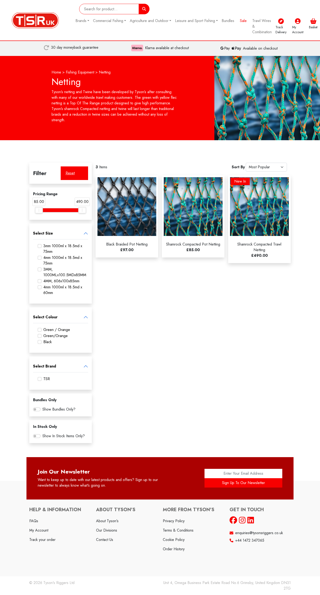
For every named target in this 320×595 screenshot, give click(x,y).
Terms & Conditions (178, 530)
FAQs (33, 521)
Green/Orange (55, 335)
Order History (174, 549)
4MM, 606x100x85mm (61, 281)
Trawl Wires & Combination (262, 26)
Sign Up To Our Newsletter (243, 482)
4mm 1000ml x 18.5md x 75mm (62, 260)
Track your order (42, 539)
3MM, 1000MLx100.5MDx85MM (64, 272)
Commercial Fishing (108, 20)
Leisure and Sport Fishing (195, 20)
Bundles (228, 20)
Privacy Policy (174, 521)
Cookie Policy (174, 539)
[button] (313, 26)
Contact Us (104, 539)
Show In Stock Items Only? (63, 436)
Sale (243, 20)
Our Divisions (106, 530)
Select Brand (44, 366)
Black (47, 342)
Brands (80, 20)
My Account (38, 530)
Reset (70, 173)
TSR (46, 379)
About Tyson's (107, 521)
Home (56, 72)
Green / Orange (56, 329)
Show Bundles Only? (58, 409)
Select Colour (45, 317)
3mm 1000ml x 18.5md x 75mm (62, 248)
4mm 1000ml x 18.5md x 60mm (62, 289)
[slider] (39, 210)
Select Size (43, 233)
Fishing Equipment (80, 72)
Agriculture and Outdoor (149, 20)
